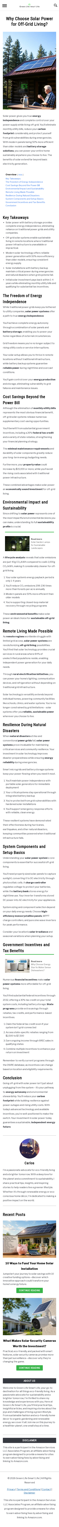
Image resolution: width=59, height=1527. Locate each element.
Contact (46, 1489)
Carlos (29, 1163)
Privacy (11, 1489)
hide (20, 175)
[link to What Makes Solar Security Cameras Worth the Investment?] (29, 1316)
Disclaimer (29, 1492)
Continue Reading (29, 1290)
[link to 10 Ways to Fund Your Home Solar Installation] (29, 1239)
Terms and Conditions (28, 1489)
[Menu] (4, 6)
